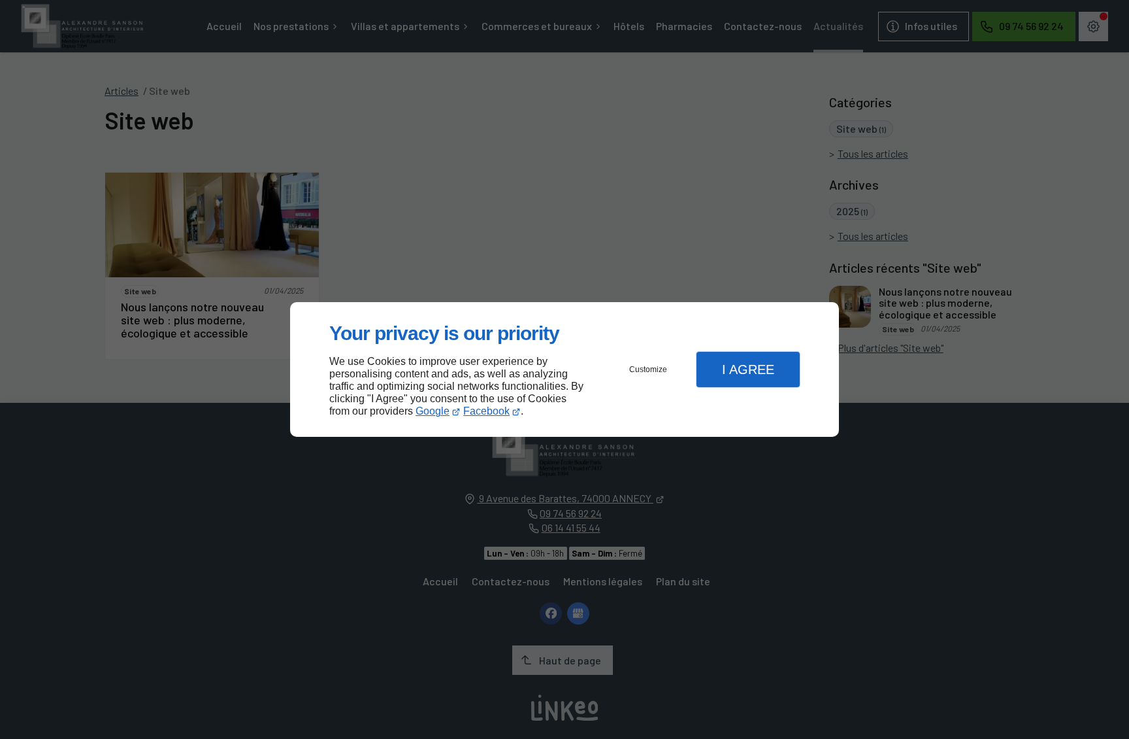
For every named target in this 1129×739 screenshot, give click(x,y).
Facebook (486, 411)
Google (433, 411)
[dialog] (564, 370)
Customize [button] (648, 369)
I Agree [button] (748, 369)
